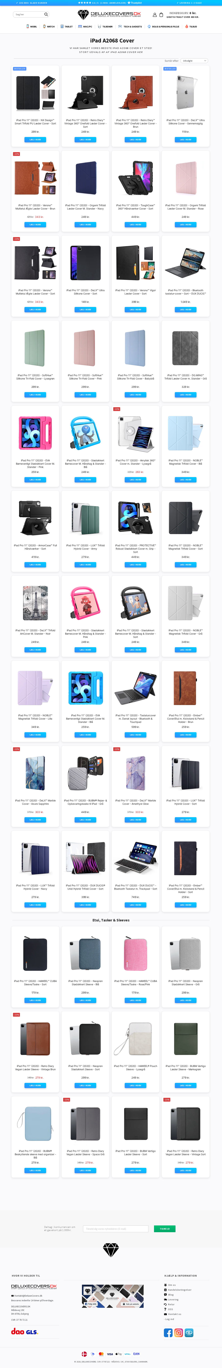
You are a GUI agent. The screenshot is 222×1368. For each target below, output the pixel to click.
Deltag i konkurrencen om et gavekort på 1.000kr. (59, 1228)
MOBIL (33, 26)
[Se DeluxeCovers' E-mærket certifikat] (189, 1336)
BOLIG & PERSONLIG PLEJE (165, 26)
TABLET (68, 26)
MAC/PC (87, 26)
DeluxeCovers (89, 1361)
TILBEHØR (108, 26)
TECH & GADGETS (133, 26)
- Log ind (169, 1319)
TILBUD (193, 26)
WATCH (51, 26)
